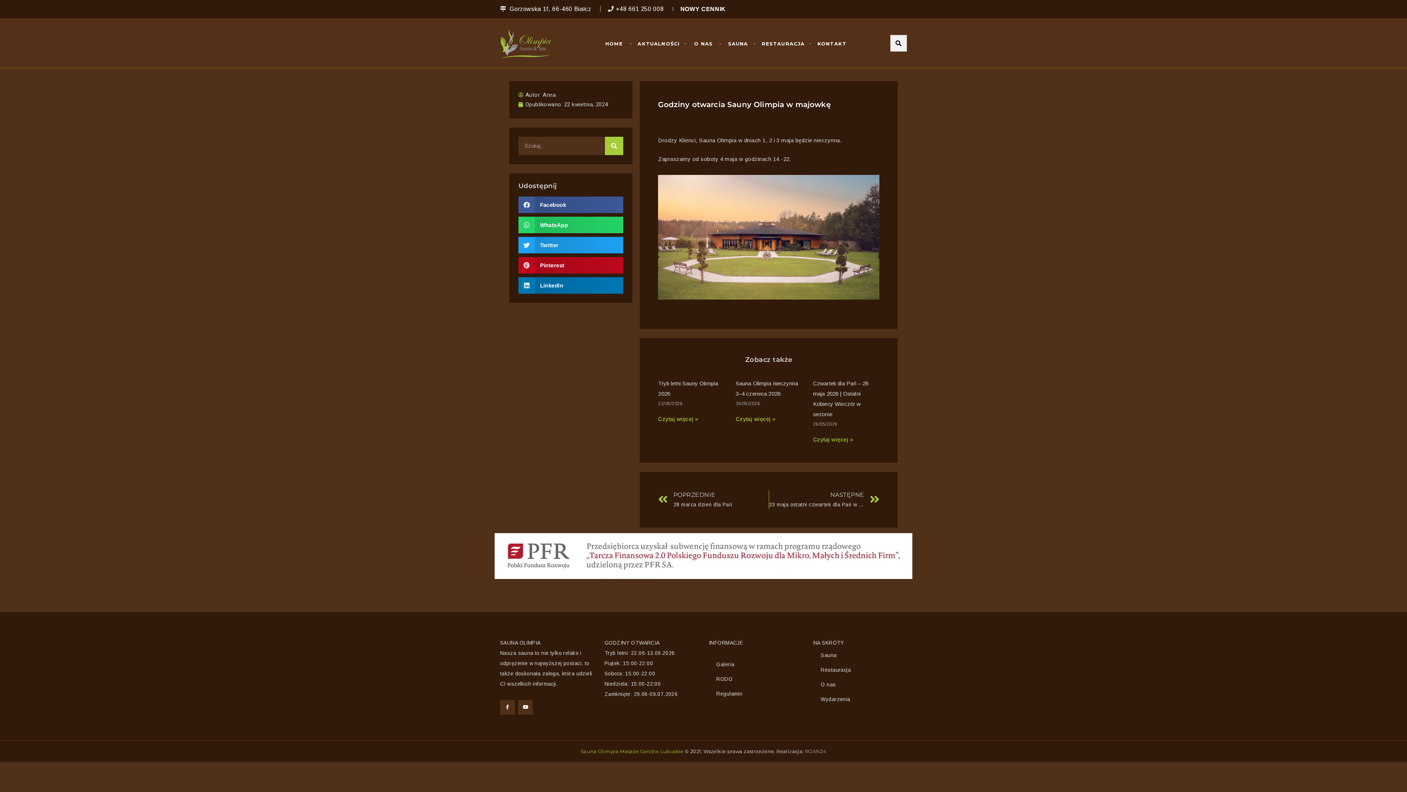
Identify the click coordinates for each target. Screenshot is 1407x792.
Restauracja (783, 44)
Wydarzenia (835, 699)
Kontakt (831, 44)
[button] (570, 205)
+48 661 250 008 (640, 9)
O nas (703, 44)
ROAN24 (815, 751)
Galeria (725, 664)
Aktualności (659, 44)
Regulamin (729, 694)
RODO (724, 679)
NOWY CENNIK (703, 9)
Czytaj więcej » (678, 419)
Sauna (738, 44)
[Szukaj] (614, 146)
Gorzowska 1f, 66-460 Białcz (550, 9)
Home (614, 44)
